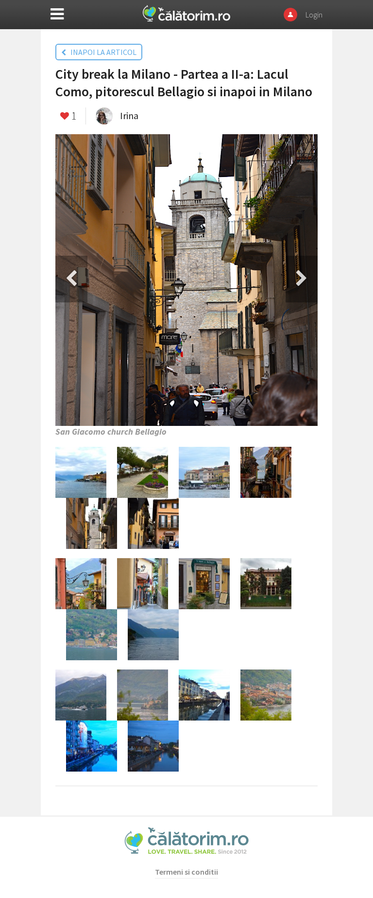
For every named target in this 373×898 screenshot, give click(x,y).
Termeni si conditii (186, 872)
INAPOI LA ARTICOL (101, 52)
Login (313, 14)
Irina (129, 115)
